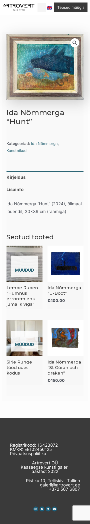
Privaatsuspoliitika (28, 453)
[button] (42, 7)
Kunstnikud (16, 150)
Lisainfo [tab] (15, 189)
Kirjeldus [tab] (16, 177)
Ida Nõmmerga (44, 143)
